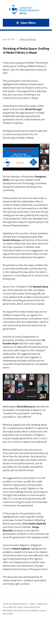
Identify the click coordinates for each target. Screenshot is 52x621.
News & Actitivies (28, 39)
